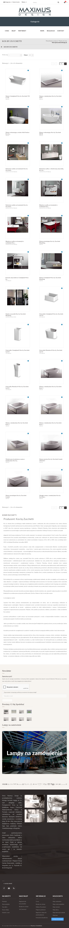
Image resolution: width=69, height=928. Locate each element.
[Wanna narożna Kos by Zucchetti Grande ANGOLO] (51, 444)
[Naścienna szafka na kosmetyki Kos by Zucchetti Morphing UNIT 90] (17, 154)
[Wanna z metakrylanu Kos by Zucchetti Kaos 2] (17, 408)
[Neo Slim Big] (21, 719)
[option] (17, 712)
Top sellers (4, 907)
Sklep (14, 31)
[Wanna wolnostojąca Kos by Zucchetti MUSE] (51, 117)
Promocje (4, 901)
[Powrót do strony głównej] (1, 47)
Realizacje (51, 31)
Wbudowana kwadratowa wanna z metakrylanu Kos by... (15, 459)
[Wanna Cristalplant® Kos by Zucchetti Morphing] (51, 263)
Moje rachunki (56, 907)
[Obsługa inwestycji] (57, 808)
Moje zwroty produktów (58, 904)
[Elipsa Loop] (21, 711)
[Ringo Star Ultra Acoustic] (6, 711)
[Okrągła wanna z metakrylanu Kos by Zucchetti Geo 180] (51, 480)
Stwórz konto (16, 2)
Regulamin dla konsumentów (22, 902)
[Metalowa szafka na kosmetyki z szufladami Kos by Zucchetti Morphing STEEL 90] (51, 190)
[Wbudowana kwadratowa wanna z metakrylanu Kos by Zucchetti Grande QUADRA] (17, 444)
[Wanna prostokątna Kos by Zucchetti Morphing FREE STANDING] (51, 226)
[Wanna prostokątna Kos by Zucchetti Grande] (17, 480)
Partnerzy (22, 31)
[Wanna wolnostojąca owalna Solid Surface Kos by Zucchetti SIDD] (17, 117)
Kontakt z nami (6, 912)
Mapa (42, 31)
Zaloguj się (7, 2)
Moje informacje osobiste (59, 912)
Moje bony (55, 915)
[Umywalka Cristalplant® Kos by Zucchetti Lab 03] (51, 299)
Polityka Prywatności (41, 907)
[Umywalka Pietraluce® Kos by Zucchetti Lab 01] (51, 335)
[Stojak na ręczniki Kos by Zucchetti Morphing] (17, 299)
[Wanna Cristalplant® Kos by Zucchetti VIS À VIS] (17, 81)
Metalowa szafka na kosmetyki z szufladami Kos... (48, 205)
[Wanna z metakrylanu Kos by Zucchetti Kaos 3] (51, 372)
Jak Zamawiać (22, 909)
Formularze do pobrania (42, 917)
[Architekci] (34, 801)
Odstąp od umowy (57, 919)
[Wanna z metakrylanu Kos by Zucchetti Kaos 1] (51, 408)
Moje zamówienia (57, 901)
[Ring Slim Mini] (6, 719)
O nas (7, 31)
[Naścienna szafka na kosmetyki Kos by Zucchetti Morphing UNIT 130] (17, 190)
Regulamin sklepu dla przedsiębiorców (41, 914)
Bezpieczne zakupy (23, 906)
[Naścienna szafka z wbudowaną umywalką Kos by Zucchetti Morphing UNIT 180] (51, 154)
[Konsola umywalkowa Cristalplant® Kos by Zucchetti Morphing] (17, 263)
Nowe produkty (6, 904)
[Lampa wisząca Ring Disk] (13, 711)
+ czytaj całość (8, 883)
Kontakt (60, 31)
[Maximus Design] (34, 12)
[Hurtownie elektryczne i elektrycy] (34, 815)
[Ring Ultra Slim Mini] (29, 719)
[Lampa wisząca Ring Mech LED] (29, 711)
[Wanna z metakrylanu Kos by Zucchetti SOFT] (51, 81)
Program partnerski (41, 909)
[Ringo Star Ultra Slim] (13, 719)
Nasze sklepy (5, 909)
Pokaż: (26, 55)
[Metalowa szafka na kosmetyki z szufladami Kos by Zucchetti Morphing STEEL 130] (17, 226)
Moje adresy (56, 909)
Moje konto (58, 896)
